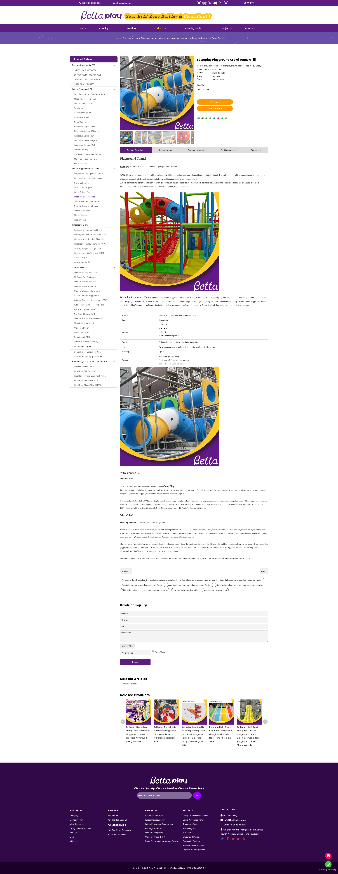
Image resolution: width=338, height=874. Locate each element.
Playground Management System (88, 174)
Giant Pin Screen (81, 183)
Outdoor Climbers (82, 328)
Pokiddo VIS (113, 816)
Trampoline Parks (190, 824)
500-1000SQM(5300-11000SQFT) (89, 75)
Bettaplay (74, 816)
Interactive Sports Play (84, 136)
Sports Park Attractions (117, 834)
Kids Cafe (187, 833)
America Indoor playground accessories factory (190, 585)
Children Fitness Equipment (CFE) (88, 356)
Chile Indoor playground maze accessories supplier (145, 590)
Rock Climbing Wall (82, 113)
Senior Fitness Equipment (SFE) (87, 352)
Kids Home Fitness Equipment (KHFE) (90, 376)
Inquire (216, 102)
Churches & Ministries (192, 837)
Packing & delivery (229, 150)
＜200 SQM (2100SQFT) (84, 84)
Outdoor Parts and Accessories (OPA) (90, 300)
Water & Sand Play (82, 192)
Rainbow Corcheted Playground (88, 131)
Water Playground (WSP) (85, 309)
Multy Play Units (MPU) (84, 323)
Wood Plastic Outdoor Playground (89, 305)
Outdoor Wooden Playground (87, 291)
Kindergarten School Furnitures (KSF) (90, 234)
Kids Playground (190, 828)
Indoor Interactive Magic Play (87, 140)
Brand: (199, 76)
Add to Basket (215, 108)
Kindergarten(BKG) (80, 225)
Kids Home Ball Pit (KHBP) (85, 371)
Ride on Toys (80, 220)
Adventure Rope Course (84, 126)
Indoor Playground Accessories (86, 168)
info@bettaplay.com (235, 820)
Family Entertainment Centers (195, 816)
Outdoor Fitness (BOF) (82, 346)
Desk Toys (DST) (81, 258)
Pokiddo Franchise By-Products (88, 178)
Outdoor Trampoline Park (85, 286)
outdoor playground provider (186, 590)
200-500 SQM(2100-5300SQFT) (88, 79)
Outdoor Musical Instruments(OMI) (89, 318)
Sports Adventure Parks (193, 820)
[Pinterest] (226, 3)
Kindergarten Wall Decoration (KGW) (90, 244)
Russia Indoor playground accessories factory (143, 585)
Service (73, 833)
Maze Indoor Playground (85, 99)
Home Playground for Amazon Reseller (89, 361)
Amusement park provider (215, 590)
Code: (199, 79)
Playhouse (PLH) (81, 332)
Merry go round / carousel (85, 159)
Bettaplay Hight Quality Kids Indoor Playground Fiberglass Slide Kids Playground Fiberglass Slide (193, 734)
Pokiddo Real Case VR (117, 820)
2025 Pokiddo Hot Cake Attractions (89, 94)
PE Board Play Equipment (85, 277)
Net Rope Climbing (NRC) (85, 314)
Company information (197, 150)
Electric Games (80, 215)
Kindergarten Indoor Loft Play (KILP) (89, 239)
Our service (256, 150)
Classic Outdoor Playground (86, 295)
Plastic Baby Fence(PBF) (85, 367)
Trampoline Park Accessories (87, 201)
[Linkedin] (204, 3)
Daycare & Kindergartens (194, 850)
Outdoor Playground (81, 267)
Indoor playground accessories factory (197, 580)
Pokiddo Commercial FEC (83, 65)
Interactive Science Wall (84, 145)
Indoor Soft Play (81, 150)
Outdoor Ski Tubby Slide (85, 282)
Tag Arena (78, 108)
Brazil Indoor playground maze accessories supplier (239, 585)
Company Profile (77, 820)
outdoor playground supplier (162, 580)
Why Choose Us (77, 824)
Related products (166, 150)
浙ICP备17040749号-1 (196, 868)
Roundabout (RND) (82, 337)
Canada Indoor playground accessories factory (241, 580)
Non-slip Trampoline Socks (86, 206)
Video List (74, 841)
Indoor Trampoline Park (84, 103)
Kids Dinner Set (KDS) (83, 262)
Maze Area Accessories (84, 197)
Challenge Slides (81, 117)
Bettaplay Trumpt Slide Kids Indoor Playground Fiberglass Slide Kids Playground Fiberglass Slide (137, 734)
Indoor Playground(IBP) (82, 89)
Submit (135, 662)
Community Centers (191, 841)
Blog (72, 837)
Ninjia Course (80, 122)
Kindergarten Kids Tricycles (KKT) (89, 253)
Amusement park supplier (133, 580)
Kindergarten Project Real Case (88, 230)
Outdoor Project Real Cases (86, 272)
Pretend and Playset (83, 187)
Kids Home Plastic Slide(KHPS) (87, 385)
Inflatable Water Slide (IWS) (86, 342)
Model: (200, 73)
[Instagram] (221, 3)
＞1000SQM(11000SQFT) (85, 70)
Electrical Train (80, 163)
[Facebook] (199, 3)
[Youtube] (215, 3)
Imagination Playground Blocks (87, 154)
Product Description (136, 150)
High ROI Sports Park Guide (120, 830)
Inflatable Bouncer (82, 210)
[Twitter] (210, 3)
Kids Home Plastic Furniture (86, 380)
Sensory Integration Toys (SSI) (87, 248)
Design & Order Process (80, 828)
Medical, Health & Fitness (194, 845)
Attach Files (127, 646)
